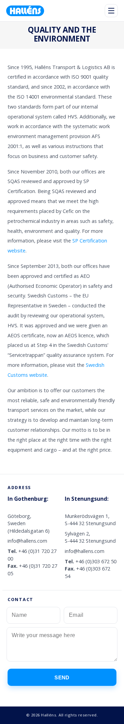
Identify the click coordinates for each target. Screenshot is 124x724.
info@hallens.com (27, 541)
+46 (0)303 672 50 (95, 561)
